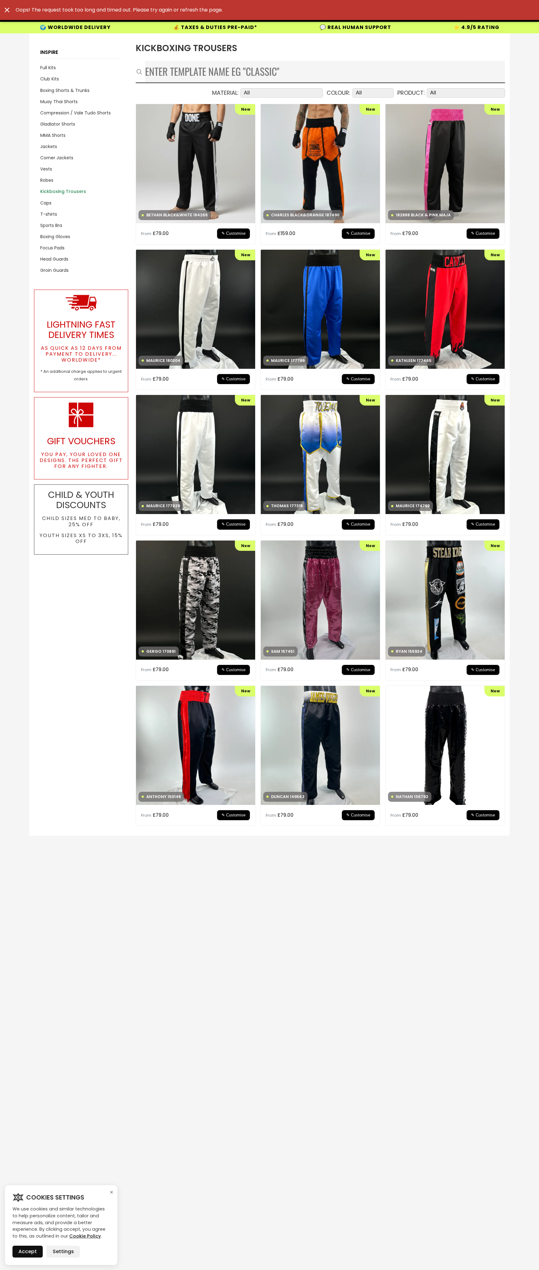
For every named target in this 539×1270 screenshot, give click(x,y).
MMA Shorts (53, 135)
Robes (46, 180)
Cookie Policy (85, 1236)
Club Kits (49, 79)
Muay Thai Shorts (59, 102)
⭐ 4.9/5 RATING (355, 27)
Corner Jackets (56, 158)
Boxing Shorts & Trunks (65, 90)
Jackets (48, 146)
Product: (411, 93)
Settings (63, 1251)
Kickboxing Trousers (63, 191)
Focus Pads (52, 248)
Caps (45, 203)
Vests (46, 169)
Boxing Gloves (55, 236)
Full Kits (48, 68)
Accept (27, 1251)
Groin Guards (54, 270)
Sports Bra (51, 225)
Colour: (338, 93)
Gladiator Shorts (57, 124)
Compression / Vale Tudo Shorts (75, 113)
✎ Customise (233, 233)
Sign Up (451, 27)
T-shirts (48, 214)
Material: (225, 93)
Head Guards (54, 259)
